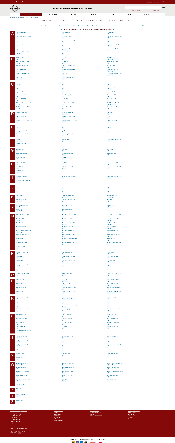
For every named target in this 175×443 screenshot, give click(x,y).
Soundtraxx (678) (20, 326)
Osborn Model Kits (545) (67, 273)
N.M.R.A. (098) (110, 252)
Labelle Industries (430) (22, 205)
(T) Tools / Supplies (113, 20)
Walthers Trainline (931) (67, 371)
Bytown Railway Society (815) (69, 77)
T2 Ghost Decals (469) (21, 336)
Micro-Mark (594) (20, 222)
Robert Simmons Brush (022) (114, 305)
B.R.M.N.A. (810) (20, 57)
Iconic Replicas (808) (21, 176)
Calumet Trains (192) (112, 83)
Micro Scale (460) (20, 218)
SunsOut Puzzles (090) (112, 326)
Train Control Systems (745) (114, 344)
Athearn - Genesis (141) (113, 44)
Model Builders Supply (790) (23, 234)
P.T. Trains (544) (20, 279)
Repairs (92, 414)
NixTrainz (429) (111, 260)
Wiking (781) (65, 379)
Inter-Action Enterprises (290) (69, 176)
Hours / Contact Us (132, 412)
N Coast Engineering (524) (22, 252)
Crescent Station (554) (67, 106)
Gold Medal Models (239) (22, 153)
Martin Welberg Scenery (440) (69, 214)
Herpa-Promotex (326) (112, 162)
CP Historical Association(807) (23, 102)
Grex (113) (64, 157)
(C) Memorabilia (79, 20)
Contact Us (33, 1)
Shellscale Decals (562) (67, 318)
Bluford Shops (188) (21, 69)
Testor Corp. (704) (66, 340)
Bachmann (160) (111, 57)
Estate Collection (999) (112, 126)
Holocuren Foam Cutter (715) (114, 166)
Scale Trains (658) (111, 314)
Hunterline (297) (20, 170)
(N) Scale (51, 20)
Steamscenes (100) (66, 326)
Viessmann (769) (66, 353)
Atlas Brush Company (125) (114, 48)
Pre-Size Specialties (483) (113, 287)
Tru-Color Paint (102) (67, 348)
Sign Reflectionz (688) (112, 318)
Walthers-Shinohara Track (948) (115, 371)
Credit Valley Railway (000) (113, 102)
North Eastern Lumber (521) (68, 264)
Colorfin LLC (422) (111, 98)
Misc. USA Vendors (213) (68, 230)
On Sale (112, 14)
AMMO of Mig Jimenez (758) (23, 44)
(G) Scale (64, 20)
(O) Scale (58, 20)
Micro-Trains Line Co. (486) (68, 222)
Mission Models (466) (112, 230)
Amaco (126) (19, 40)
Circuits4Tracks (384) (21, 95)
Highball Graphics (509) (67, 166)
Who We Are (131, 414)
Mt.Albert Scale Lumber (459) (114, 242)
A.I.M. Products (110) (21, 32)
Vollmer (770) (19, 357)
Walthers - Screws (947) (22, 367)
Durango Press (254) (112, 120)
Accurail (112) (110, 32)
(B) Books (122, 20)
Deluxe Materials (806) (21, 112)
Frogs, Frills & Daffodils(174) (114, 139)
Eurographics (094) (66, 130)
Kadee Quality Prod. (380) (68, 195)
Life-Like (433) (110, 205)
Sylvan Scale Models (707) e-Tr (24, 330)
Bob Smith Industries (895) (68, 69)
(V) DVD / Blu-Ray (89, 20)
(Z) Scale (71, 20)
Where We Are (131, 415)
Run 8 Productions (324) (113, 309)
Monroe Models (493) (21, 242)
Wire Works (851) (111, 379)
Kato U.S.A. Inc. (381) (21, 199)
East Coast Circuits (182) (22, 126)
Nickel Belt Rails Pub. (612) (68, 260)
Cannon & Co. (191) (66, 87)
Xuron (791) (19, 388)
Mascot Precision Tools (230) (114, 214)
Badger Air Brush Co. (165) (22, 61)
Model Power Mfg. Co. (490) (68, 234)
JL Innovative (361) (111, 186)
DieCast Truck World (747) (68, 116)
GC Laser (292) (20, 149)
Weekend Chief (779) (67, 375)
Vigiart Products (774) (112, 353)
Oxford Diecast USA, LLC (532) (114, 273)
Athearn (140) (65, 44)
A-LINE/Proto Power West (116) (114, 36)
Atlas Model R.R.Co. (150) (22, 52)
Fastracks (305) (65, 139)
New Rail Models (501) (112, 256)
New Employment (132, 418)
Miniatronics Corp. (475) (22, 226)
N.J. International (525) (67, 252)
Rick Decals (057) (20, 305)
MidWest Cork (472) (112, 222)
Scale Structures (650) (67, 314)
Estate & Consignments (96, 415)
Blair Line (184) (111, 65)
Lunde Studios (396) (67, 209)
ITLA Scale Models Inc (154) (23, 180)
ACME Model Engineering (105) (24, 36)
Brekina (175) (65, 73)
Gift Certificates (57, 417)
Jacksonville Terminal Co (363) (23, 186)
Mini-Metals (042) (111, 226)
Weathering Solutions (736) (23, 375)
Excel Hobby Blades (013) (68, 134)
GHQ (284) (64, 149)
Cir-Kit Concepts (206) (67, 95)
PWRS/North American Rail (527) (115, 291)
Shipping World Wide (95, 412)
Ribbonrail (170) (66, 301)
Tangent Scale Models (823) (23, 340)
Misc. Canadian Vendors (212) (23, 230)
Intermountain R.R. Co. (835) (114, 176)
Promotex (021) (20, 291)
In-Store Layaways (58, 418)
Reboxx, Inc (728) (111, 297)
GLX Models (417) (111, 149)
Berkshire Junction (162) (22, 65)
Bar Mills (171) (65, 61)
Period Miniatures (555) (113, 279)
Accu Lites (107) (66, 32)
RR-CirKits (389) (66, 309)
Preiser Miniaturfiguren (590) (69, 287)
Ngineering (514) (20, 260)
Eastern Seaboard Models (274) (69, 126)
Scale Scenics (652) (21, 314)
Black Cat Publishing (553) (68, 65)
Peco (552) (64, 279)
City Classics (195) (111, 95)
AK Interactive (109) (66, 36)
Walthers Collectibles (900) (68, 367)
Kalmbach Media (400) (112, 195)
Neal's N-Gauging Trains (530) (69, 256)
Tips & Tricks (57, 415)
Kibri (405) (109, 199)
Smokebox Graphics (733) (113, 322)
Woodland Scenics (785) (22, 383)
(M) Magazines (130, 20)
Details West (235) (111, 112)
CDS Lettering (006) (112, 87)
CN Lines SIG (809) (21, 98)
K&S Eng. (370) (20, 195)
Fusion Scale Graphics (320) (23, 143)
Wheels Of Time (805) (112, 375)
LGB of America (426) (67, 205)
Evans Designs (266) (112, 130)
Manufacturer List (53, 14)
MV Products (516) (20, 246)
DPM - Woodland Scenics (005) (69, 120)
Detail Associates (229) (67, 112)
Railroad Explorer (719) (22, 297)
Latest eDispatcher (58, 414)
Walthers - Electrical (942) (68, 363)
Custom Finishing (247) (113, 106)
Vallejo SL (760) (20, 353)
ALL (143, 25)
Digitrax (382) (110, 116)
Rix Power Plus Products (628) (69, 305)
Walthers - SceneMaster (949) (114, 363)
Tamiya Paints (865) (112, 336)
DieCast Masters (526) (21, 116)
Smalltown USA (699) (67, 322)
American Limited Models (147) (69, 40)
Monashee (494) (111, 238)
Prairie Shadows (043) (112, 283)
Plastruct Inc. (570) (66, 283)
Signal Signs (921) (20, 322)
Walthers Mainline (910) (113, 367)
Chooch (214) (65, 91)
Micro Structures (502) (67, 218)
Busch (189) (19, 77)
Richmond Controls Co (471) (114, 301)
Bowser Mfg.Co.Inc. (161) (113, 69)
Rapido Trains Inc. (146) (67, 297)
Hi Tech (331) (19, 166)
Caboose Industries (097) (22, 83)
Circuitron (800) (111, 91)
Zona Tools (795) (20, 400)
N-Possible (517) (20, 268)
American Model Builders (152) (114, 40)
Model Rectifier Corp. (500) (113, 234)
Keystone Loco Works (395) (68, 199)
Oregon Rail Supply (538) (22, 273)
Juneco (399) (65, 190)
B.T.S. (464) (64, 57)
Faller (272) (19, 139)
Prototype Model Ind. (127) (68, 291)
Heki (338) (64, 162)
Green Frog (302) (20, 157)
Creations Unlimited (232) (68, 102)
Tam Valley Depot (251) (67, 336)
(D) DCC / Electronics (101, 20)
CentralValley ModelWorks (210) (24, 91)
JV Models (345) (111, 190)
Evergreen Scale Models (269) (23, 134)
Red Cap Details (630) (21, 301)
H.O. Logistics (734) (21, 162)
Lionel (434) (19, 209)
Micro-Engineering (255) (113, 218)
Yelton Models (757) (21, 394)
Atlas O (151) (65, 52)
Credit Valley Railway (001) (23, 106)
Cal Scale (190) (65, 83)
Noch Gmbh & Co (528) (22, 264)
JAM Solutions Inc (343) (67, 186)
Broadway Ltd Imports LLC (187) (115, 73)
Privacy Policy (57, 422)
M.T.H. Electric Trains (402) (22, 214)
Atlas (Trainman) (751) (67, 48)
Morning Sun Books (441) (68, 242)
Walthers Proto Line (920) (22, 371)
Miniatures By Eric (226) (67, 226)
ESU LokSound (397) (21, 130)
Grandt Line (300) (111, 153)
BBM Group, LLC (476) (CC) (114, 61)
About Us (12, 1)
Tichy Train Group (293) (22, 344)
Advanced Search (135, 10)
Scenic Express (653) (21, 318)
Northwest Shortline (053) (113, 264)
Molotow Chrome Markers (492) (69, 238)
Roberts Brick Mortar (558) (22, 309)
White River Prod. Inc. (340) (23, 379)
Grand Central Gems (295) (68, 153)
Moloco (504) (19, 238)
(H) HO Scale (44, 20)
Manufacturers (25, 1)
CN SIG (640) (65, 98)
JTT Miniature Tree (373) (22, 190)
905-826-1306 (13, 426)
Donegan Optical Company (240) (24, 120)
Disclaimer (130, 417)
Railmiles (18, 1)
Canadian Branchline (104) (22, 87)
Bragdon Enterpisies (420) (22, 73)
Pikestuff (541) (19, 283)
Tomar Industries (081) (67, 344)
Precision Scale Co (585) (22, 287)
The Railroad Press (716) (113, 340)
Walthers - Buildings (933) (22, 363)
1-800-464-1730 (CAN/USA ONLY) (18, 428)
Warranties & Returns (59, 420)
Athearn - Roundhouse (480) (23, 48)
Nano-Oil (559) (19, 256)
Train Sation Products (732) (23, 348)
